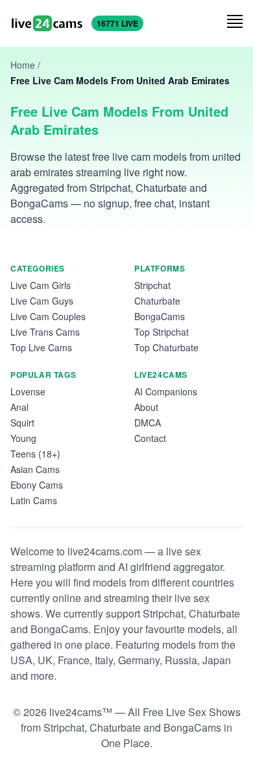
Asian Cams (35, 469)
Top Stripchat (161, 331)
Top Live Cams (41, 347)
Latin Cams (33, 500)
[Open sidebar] (234, 21)
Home (22, 64)
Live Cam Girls (40, 285)
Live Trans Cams (45, 331)
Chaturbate (157, 300)
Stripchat (152, 285)
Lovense (27, 391)
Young (23, 438)
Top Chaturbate (166, 347)
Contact (150, 438)
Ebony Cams (36, 484)
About (146, 406)
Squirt (22, 422)
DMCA (147, 422)
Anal (19, 406)
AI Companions (165, 391)
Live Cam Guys (41, 300)
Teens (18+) (35, 453)
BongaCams (159, 316)
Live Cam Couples (48, 316)
